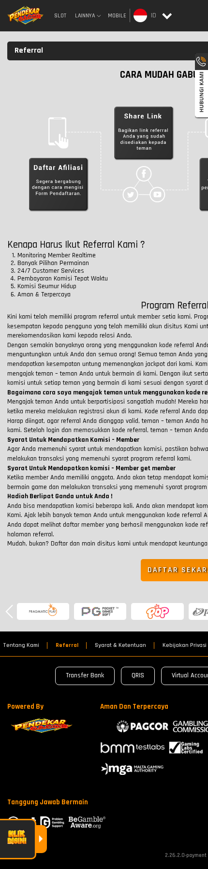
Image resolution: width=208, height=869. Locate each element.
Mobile (117, 15)
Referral (67, 645)
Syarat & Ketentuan (120, 645)
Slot (60, 15)
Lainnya (85, 16)
